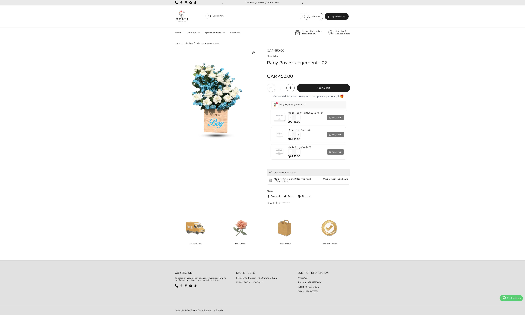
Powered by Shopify (213, 310)
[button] (337, 16)
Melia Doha (197, 310)
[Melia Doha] (182, 16)
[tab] (281, 181)
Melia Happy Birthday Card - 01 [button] (305, 113)
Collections (188, 43)
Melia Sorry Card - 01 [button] (299, 147)
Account (316, 16)
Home (177, 43)
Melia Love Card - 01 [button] (299, 130)
